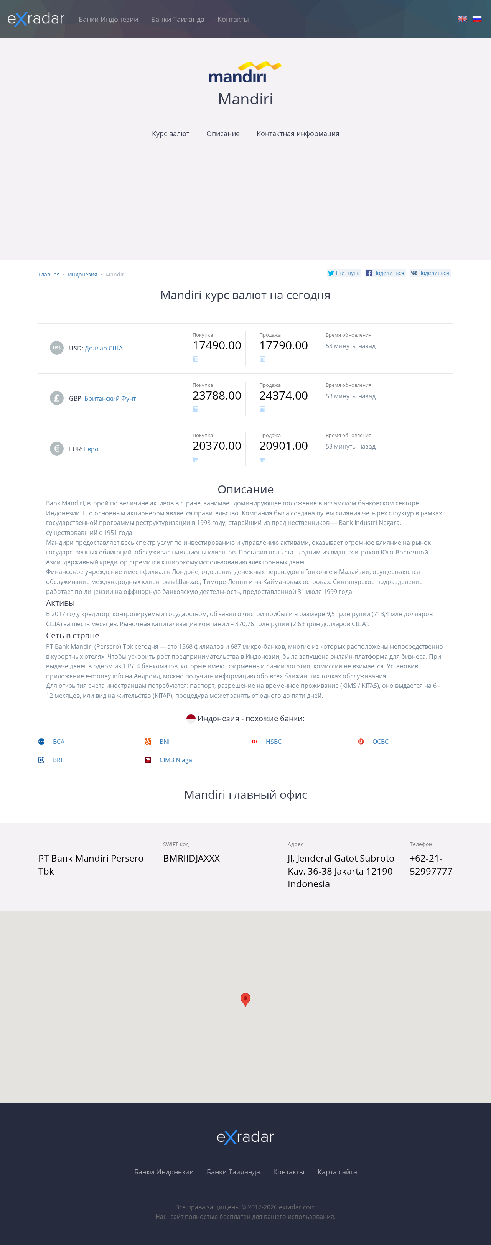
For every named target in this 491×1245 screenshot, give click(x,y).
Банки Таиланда (177, 19)
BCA (58, 741)
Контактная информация (298, 133)
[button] (245, 1000)
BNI (165, 741)
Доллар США (104, 348)
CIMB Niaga (176, 760)
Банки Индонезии (108, 19)
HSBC (274, 741)
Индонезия (82, 274)
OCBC (380, 741)
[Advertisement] (245, 206)
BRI (57, 760)
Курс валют (170, 133)
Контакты (233, 19)
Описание (223, 133)
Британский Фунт (110, 398)
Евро (91, 449)
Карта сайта (337, 1171)
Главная (49, 274)
